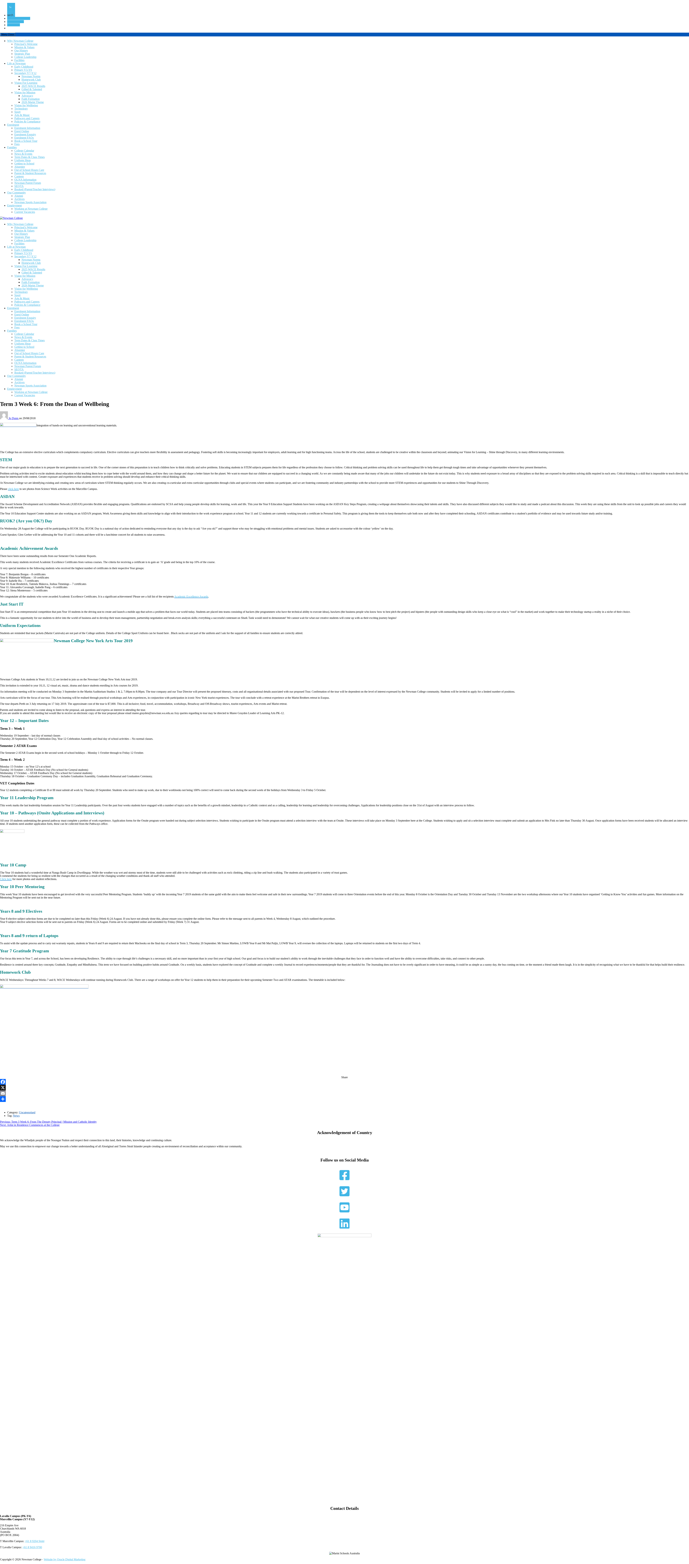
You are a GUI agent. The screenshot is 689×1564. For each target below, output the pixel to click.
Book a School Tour (18, 18)
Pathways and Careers (26, 118)
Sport (17, 111)
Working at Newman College (31, 208)
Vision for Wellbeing (26, 105)
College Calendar (24, 150)
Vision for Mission (24, 92)
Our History (21, 50)
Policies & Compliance (27, 121)
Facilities (19, 60)
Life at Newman (16, 63)
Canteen (19, 176)
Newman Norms (31, 76)
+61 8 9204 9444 (34, 1541)
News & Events (23, 153)
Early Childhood (23, 66)
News (16, 1115)
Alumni (18, 195)
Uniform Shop (22, 160)
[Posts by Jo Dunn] (4, 418)
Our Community (16, 192)
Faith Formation (31, 98)
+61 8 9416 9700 (32, 1547)
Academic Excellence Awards (191, 596)
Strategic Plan (22, 53)
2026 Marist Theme (33, 102)
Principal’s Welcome (26, 44)
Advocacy (27, 95)
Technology (21, 108)
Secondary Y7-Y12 (25, 73)
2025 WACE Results (33, 86)
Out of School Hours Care (29, 169)
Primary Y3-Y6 (23, 69)
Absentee (19, 166)
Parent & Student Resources (30, 173)
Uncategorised (27, 1112)
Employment (14, 205)
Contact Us (13, 24)
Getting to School (24, 163)
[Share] (344, 1099)
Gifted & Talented (32, 89)
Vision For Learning (25, 82)
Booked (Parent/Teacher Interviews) (34, 189)
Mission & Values (24, 47)
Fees (17, 144)
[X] (344, 1087)
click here (13, 488)
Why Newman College (20, 40)
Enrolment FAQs (24, 137)
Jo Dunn (14, 418)
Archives (19, 199)
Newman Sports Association (30, 202)
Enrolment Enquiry (25, 134)
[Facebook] (344, 1082)
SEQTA (19, 186)
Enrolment (13, 124)
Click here (6, 879)
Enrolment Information (27, 128)
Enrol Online (21, 131)
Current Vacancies (24, 211)
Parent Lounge (15, 21)
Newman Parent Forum (27, 182)
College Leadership (25, 56)
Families (12, 147)
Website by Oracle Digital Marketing (64, 1559)
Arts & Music (22, 115)
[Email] (344, 1093)
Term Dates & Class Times (29, 157)
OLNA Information (25, 179)
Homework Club (31, 79)
